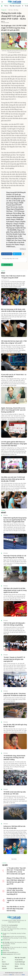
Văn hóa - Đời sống (13, 10)
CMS (11, 974)
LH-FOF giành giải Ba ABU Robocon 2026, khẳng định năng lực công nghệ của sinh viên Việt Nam (14, 443)
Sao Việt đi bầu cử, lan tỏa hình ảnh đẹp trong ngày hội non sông (15, 908)
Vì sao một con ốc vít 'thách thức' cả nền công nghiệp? (13, 375)
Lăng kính (4, 968)
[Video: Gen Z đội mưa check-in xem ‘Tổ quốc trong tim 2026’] (14, 296)
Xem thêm (14, 859)
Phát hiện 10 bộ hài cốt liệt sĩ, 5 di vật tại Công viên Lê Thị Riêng (15, 556)
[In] (23, 253)
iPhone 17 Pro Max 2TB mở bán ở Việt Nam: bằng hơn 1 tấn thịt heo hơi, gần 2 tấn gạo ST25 (16, 881)
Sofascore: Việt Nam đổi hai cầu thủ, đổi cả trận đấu (14, 827)
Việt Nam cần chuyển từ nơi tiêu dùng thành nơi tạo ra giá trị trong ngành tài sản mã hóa (15, 590)
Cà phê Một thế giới (20, 961)
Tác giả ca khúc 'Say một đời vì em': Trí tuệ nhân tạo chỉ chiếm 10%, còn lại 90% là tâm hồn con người (16, 871)
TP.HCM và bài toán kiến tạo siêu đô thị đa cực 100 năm (15, 793)
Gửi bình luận (7, 264)
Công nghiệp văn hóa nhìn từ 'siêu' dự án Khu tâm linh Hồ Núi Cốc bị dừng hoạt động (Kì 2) (16, 891)
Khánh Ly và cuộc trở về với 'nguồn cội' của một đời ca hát (16, 900)
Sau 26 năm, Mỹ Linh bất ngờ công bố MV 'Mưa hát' (15, 725)
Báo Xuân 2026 (19, 968)
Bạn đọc (4, 966)
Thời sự (6, 5)
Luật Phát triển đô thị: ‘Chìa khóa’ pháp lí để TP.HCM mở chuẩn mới (15, 694)
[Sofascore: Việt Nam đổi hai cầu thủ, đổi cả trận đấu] (15, 846)
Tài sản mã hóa (19, 959)
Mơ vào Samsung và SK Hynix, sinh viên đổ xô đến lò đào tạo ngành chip (13, 310)
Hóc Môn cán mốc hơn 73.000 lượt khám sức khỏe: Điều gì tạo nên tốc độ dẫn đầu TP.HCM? (13, 479)
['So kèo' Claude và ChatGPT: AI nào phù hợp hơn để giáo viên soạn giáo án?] (15, 679)
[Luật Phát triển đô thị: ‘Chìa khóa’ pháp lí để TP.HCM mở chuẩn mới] (15, 710)
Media (16, 966)
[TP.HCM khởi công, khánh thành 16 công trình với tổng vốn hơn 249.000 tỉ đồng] (15, 777)
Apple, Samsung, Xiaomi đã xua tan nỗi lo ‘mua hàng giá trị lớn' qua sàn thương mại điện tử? (13, 410)
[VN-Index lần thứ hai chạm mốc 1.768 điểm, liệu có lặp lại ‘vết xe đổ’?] (14, 361)
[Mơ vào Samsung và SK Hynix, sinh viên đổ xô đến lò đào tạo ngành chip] (14, 328)
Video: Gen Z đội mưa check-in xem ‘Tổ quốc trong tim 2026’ (13, 277)
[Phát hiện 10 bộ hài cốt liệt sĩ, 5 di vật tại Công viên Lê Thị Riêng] (15, 574)
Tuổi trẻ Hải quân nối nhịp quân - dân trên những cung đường (15, 624)
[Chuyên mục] (2, 2)
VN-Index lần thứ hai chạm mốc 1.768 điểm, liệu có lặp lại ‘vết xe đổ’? (14, 342)
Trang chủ (3, 10)
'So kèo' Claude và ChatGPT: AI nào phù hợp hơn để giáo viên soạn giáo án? (14, 659)
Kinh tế (3, 961)
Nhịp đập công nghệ (15, 5)
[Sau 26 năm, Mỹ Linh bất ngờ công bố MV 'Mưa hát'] (15, 741)
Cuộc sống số (5, 964)
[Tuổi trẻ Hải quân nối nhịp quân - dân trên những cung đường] (15, 643)
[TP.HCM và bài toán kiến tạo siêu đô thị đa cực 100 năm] (15, 812)
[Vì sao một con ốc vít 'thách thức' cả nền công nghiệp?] (14, 395)
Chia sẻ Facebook (7, 253)
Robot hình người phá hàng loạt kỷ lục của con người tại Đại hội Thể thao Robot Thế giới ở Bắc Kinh (15, 519)
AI (22, 5)
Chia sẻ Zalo (18, 253)
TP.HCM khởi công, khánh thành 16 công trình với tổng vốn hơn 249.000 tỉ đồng (14, 757)
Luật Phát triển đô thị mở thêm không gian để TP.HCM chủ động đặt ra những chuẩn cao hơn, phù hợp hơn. (15, 699)
